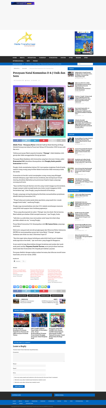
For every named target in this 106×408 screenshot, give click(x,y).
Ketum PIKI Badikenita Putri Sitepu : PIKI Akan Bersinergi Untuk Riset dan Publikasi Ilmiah (83, 227)
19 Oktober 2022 (79, 174)
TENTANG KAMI (29, 403)
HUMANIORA (53, 57)
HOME (15, 57)
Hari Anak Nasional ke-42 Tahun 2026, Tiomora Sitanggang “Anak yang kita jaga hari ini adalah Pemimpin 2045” (83, 111)
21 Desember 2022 (19, 80)
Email (14, 368)
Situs (14, 372)
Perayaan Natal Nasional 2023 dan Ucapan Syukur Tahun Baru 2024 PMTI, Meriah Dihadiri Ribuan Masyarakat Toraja (37, 273)
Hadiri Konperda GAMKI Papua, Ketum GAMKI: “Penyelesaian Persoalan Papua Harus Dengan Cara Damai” (82, 215)
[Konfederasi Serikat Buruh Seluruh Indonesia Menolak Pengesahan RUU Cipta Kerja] (71, 161)
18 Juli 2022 (78, 197)
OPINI (86, 57)
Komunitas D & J (21, 295)
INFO (28, 61)
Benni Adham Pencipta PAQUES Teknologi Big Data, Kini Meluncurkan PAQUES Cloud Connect (84, 140)
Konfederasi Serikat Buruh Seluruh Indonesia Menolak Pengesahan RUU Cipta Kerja (83, 161)
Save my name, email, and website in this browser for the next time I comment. (36, 377)
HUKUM (63, 57)
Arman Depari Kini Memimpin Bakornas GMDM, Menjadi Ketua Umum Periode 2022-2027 (83, 151)
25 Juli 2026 (78, 91)
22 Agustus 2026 (79, 78)
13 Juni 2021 (78, 220)
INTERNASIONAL (18, 61)
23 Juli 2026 (78, 103)
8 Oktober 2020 (79, 144)
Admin (28, 80)
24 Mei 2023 (78, 239)
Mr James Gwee (33, 295)
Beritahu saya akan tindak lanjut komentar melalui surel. (30, 379)
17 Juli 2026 (78, 128)
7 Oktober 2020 (79, 163)
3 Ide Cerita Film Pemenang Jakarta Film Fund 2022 (83, 195)
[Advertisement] (53, 18)
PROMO (35, 61)
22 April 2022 (79, 154)
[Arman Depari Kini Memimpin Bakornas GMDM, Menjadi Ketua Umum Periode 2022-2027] (71, 150)
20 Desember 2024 (80, 230)
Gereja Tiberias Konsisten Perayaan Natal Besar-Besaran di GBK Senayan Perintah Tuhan (20, 332)
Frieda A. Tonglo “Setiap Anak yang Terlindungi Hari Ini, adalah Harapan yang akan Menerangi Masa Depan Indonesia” (83, 99)
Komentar (16, 352)
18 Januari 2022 (79, 184)
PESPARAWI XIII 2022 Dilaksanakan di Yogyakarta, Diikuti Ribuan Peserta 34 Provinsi (83, 204)
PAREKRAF (42, 57)
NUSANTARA (32, 57)
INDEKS (21, 403)
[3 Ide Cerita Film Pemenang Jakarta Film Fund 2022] (71, 196)
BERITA (22, 57)
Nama (15, 363)
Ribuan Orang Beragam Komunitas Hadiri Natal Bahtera (19, 271)
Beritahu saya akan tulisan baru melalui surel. (27, 382)
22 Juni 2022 (78, 208)
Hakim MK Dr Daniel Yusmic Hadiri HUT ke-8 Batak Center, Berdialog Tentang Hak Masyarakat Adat (83, 74)
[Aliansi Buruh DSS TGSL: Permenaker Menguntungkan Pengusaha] (71, 236)
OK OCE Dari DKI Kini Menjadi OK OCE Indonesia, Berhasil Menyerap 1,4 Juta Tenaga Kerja (83, 170)
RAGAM (78, 57)
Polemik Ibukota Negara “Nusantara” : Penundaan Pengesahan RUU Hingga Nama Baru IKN (84, 181)
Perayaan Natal (57, 295)
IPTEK (71, 57)
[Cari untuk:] (85, 63)
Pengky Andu (45, 295)
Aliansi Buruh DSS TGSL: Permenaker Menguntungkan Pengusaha (83, 236)
